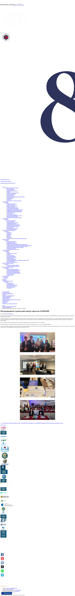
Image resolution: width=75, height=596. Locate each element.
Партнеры (9, 233)
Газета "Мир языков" (11, 212)
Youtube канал (9, 213)
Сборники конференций (11, 259)
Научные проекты (10, 255)
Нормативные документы (12, 203)
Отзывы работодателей (11, 248)
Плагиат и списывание (11, 220)
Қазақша (15, 5)
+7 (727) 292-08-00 (9, 589)
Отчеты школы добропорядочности (13, 273)
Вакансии (9, 199)
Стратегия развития (10, 189)
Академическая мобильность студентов (14, 215)
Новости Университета (9, 313)
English (23, 5)
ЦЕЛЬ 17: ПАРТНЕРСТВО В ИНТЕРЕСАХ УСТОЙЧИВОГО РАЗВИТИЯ (32, 423)
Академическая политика (12, 241)
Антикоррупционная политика (13, 271)
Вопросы (6, 278)
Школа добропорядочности (8, 267)
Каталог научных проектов (12, 262)
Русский (19, 5)
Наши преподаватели (11, 242)
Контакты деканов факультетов (13, 192)
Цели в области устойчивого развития (14, 200)
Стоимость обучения (11, 204)
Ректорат (8, 191)
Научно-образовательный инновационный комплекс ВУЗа (18, 260)
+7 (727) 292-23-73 (18, 590)
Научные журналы (10, 258)
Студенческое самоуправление (12, 208)
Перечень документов (11, 206)
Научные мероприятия (11, 256)
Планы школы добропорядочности (13, 272)
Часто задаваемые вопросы (12, 214)
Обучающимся (5, 218)
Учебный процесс (6, 239)
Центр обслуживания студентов (13, 224)
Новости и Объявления (11, 193)
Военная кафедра (10, 227)
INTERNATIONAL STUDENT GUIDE (14, 211)
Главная (4, 279)
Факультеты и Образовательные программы (15, 247)
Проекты (8, 235)
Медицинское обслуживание (12, 216)
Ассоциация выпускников (8, 281)
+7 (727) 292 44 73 (16, 591)
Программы (9, 234)
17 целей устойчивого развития (13, 265)
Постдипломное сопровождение (13, 249)
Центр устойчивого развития (8, 263)
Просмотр (7, 202)
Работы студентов (10, 274)
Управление (9, 232)
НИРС (8, 252)
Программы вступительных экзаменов (14, 217)
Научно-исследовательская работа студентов (54, 423)
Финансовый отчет (10, 197)
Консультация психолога (11, 229)
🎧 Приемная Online (7, 593)
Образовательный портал (12, 223)
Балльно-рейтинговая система (12, 222)
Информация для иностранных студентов (15, 209)
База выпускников (10, 195)
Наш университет (10, 188)
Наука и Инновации (6, 250)
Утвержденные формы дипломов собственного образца (17, 246)
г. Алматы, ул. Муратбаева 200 (11, 588)
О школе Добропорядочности (12, 269)
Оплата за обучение (10, 221)
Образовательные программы (12, 207)
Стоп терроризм (6, 276)
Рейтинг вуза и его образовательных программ (16, 196)
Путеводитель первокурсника (12, 226)
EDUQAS (9, 236)
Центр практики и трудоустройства (13, 225)
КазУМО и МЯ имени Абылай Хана (11, 187)
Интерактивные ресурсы (11, 257)
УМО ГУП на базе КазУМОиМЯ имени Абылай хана (17, 244)
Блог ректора (5, 277)
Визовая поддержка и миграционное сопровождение (17, 238)
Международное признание (12, 190)
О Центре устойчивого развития (13, 266)
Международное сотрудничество (9, 230)
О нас (4, 186)
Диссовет (9, 254)
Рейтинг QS (9, 237)
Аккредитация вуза (10, 194)
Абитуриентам (5, 201)
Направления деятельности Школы (13, 270)
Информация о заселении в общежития (14, 210)
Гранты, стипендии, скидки (12, 205)
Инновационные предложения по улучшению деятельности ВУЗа (19, 245)
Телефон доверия (10, 275)
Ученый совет (9, 198)
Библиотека (5, 280)
